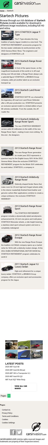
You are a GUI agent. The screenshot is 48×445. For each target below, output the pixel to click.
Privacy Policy (7, 413)
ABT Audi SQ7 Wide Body (15, 380)
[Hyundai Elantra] (11, 355)
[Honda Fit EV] (24, 355)
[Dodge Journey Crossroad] (36, 345)
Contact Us (6, 410)
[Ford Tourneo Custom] (36, 355)
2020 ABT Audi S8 (12, 367)
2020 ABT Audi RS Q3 (13, 376)
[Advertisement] (24, 315)
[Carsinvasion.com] (20, 7)
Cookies (5, 419)
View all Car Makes (21, 387)
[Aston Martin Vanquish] (11, 345)
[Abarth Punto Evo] (24, 345)
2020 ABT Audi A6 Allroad (15, 370)
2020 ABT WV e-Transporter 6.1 (17, 373)
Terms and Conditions (10, 416)
